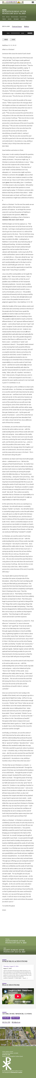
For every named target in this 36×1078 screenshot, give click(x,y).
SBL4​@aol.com (16, 1022)
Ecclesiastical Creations (16, 1072)
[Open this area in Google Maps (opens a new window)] (3, 1045)
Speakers (16, 19)
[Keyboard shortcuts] (14, 1045)
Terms (34, 1045)
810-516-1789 (6, 1022)
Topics (4, 19)
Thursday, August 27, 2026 (10, 966)
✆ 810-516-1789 (6, 1054)
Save (13, 39)
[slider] (30, 33)
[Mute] (26, 33)
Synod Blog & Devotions (14, 961)
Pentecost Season (14, 16)
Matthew (26, 26)
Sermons (8, 16)
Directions (15, 1018)
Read (6, 39)
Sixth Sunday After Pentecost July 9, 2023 (15, 942)
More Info (6, 1018)
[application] (18, 33)
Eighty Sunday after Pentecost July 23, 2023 (14, 951)
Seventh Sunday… (23, 16)
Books (10, 19)
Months (23, 19)
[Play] (5, 33)
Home (3, 16)
